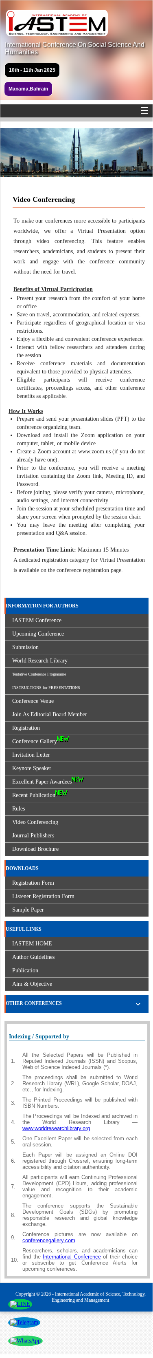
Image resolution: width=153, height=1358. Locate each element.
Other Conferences (34, 1003)
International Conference (72, 1257)
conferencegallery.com (48, 1240)
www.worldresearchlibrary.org (56, 1128)
